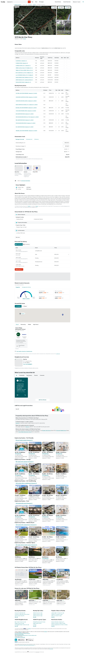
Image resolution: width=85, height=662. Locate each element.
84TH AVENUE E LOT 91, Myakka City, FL (24, 72)
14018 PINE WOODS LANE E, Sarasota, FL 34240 (26, 100)
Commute (42, 375)
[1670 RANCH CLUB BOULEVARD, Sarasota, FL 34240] (21, 573)
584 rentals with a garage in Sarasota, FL (25, 461)
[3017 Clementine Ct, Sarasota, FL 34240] (35, 446)
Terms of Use (48, 644)
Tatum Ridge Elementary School (24, 431)
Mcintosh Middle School (61, 430)
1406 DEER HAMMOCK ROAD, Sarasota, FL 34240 (26, 97)
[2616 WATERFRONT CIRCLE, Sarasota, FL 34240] (63, 573)
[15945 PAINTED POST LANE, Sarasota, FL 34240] (35, 594)
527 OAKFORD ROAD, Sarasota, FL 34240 (24, 126)
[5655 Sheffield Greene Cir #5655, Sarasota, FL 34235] (21, 551)
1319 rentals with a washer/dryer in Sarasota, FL (26, 524)
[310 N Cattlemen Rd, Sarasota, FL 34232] (62, 446)
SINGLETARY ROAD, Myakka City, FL (23, 82)
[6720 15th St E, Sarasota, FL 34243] (62, 531)
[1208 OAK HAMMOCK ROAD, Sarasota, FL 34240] (35, 573)
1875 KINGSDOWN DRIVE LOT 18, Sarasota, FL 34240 (27, 116)
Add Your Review (42, 399)
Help (57, 644)
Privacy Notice (61, 644)
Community (21, 375)
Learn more (58, 353)
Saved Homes (58, 1)
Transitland (29, 628)
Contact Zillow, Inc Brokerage (20, 637)
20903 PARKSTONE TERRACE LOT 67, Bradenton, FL (27, 77)
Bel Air (24, 38)
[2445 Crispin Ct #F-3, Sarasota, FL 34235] (35, 551)
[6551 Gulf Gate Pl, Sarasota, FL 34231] (21, 489)
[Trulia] (16, 640)
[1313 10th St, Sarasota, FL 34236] (35, 489)
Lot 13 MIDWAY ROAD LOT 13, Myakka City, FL (25, 75)
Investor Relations (42, 644)
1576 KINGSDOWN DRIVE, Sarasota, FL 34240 (25, 123)
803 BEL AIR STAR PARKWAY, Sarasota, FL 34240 (26, 107)
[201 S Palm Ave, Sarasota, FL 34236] (62, 468)
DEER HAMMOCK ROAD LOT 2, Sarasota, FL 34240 (27, 104)
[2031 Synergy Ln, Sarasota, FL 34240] (48, 531)
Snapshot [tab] (18, 287)
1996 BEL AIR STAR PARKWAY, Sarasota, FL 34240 (26, 130)
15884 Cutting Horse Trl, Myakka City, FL (24, 67)
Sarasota (30, 4)
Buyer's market (26, 298)
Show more (18, 269)
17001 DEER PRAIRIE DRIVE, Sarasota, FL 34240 (26, 110)
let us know (51, 648)
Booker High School (46, 430)
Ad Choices (65, 644)
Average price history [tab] (26, 287)
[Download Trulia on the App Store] (21, 640)
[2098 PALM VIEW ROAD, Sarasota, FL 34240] (49, 573)
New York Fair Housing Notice (19, 634)
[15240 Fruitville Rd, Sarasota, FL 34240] (21, 594)
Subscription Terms (53, 644)
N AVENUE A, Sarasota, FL (21, 60)
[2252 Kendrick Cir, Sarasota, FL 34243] (21, 446)
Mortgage (41, 1)
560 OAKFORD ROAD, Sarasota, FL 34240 (24, 120)
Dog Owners (29, 375)
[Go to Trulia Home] (3, 1)
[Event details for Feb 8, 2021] (68, 254)
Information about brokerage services (22, 635)
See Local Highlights (27, 364)
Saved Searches (67, 1)
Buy (32, 1)
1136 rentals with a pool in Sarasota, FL (24, 503)
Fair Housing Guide (29, 644)
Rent (36, 1)
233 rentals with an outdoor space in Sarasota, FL (26, 544)
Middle (29, 324)
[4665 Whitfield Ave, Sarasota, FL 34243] (48, 446)
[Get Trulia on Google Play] (30, 640)
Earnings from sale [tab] (20, 139)
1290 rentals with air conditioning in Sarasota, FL (26, 483)
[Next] (69, 450)
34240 (34, 4)
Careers (34, 644)
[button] (29, 2)
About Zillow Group (23, 644)
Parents (36, 375)
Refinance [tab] (36, 139)
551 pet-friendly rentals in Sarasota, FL (24, 440)
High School (35, 324)
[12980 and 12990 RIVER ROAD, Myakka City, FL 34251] (49, 594)
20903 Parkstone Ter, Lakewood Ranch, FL (24, 79)
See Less (18, 237)
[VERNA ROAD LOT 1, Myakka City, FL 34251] (63, 594)
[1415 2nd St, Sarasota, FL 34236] (62, 489)
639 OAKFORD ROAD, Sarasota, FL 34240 (24, 113)
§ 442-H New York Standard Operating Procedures (22, 633)
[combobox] (18, 2)
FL (26, 4)
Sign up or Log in (76, 1)
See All (18, 409)
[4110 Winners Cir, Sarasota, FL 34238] (48, 489)
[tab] (19, 244)
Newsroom (37, 644)
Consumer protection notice (32, 635)
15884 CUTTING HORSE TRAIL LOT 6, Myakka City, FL (27, 70)
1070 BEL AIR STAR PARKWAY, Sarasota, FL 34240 (26, 93)
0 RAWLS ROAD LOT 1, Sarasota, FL (23, 65)
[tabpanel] (42, 150)
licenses (45, 631)
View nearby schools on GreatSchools (24, 351)
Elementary (23, 324)
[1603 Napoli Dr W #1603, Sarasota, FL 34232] (48, 551)
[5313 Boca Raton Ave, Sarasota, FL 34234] (62, 551)
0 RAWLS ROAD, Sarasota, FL (22, 63)
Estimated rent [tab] (29, 139)
